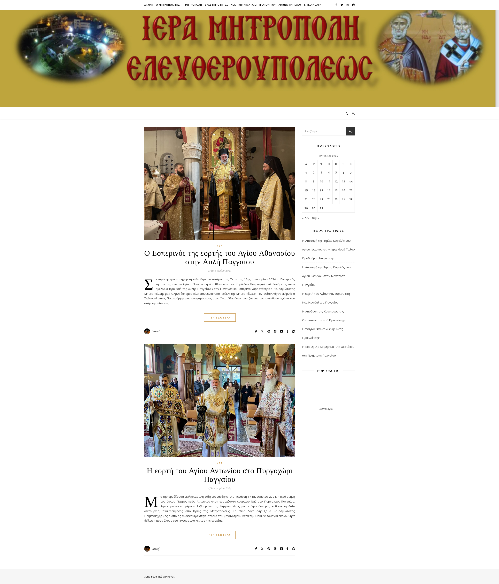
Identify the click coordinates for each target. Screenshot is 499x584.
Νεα (233, 4)
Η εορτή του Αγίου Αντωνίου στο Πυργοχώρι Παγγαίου (220, 474)
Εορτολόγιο (326, 409)
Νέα (220, 246)
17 (321, 190)
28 (351, 199)
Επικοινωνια (312, 4)
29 (306, 208)
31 (321, 208)
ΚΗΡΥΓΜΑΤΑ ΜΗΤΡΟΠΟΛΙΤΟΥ (257, 4)
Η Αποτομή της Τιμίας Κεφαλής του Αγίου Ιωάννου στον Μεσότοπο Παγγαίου (326, 276)
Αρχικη (148, 4)
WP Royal (168, 576)
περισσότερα (220, 317)
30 (313, 208)
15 (306, 190)
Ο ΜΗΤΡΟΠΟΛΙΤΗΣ (168, 4)
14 (351, 181)
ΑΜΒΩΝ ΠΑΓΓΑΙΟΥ (290, 4)
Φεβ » (315, 218)
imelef (156, 331)
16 (313, 190)
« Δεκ (305, 218)
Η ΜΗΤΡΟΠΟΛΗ (192, 4)
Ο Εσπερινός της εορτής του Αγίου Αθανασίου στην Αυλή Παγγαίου (219, 256)
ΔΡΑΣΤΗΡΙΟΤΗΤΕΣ (216, 4)
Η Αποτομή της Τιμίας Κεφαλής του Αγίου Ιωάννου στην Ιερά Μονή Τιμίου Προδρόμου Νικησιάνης (328, 249)
